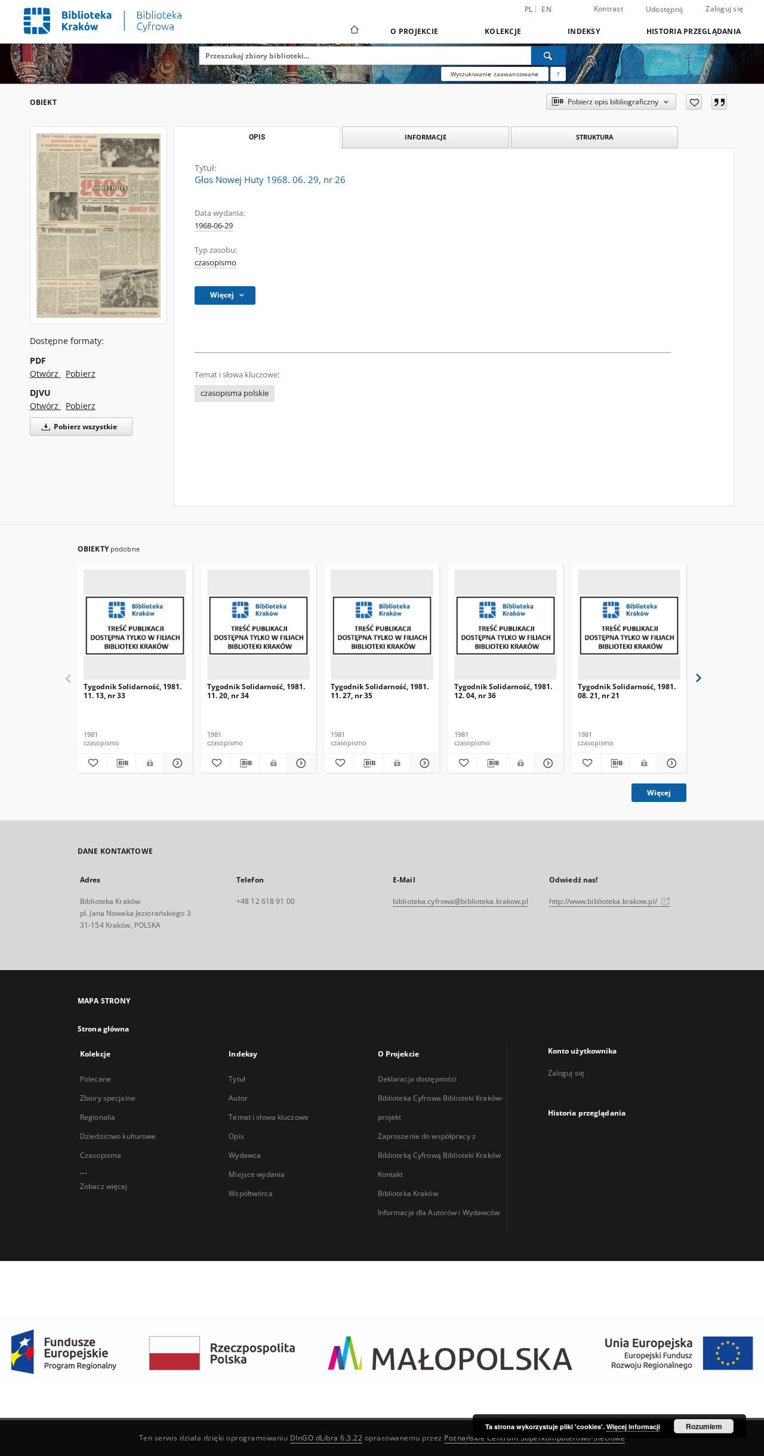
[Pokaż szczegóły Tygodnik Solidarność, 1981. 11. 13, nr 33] (176, 763)
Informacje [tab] (425, 136)
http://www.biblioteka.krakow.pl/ (604, 901)
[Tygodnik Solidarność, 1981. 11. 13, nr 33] (135, 625)
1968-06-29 (214, 226)
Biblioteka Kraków (408, 1193)
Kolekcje (503, 31)
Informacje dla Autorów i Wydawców (439, 1212)
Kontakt (390, 1174)
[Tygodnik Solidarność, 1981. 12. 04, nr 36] (505, 625)
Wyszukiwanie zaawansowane (495, 74)
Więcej (659, 793)
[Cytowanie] (719, 102)
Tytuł (237, 1079)
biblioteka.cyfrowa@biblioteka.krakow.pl (460, 901)
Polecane (95, 1079)
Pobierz (81, 373)
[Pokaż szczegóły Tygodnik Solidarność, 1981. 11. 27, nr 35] (423, 763)
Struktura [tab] (595, 136)
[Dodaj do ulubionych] (694, 102)
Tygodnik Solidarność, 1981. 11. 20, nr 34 (256, 690)
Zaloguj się (724, 9)
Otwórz (45, 373)
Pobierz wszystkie (84, 427)
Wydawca (245, 1155)
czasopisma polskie (235, 393)
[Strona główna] (353, 31)
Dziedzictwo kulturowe (118, 1136)
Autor (238, 1098)
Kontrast (608, 9)
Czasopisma (100, 1155)
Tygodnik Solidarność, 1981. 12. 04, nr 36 (503, 690)
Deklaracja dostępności (417, 1079)
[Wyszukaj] (548, 55)
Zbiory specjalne (107, 1098)
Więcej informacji (633, 1426)
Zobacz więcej (104, 1186)
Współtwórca (250, 1193)
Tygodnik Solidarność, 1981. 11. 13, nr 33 (132, 690)
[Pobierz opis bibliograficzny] (121, 763)
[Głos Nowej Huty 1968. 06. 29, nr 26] (98, 225)
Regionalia (97, 1117)
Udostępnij (664, 9)
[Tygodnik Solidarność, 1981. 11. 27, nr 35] (382, 625)
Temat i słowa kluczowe (269, 1117)
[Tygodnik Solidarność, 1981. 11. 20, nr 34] (258, 625)
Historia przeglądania (693, 31)
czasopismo (215, 263)
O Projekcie (414, 31)
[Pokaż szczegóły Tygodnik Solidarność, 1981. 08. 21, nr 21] (670, 763)
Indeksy (584, 31)
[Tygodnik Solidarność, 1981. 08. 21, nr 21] (629, 625)
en (546, 9)
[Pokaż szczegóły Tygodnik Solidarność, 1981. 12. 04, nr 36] (546, 763)
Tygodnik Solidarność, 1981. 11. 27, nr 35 (380, 690)
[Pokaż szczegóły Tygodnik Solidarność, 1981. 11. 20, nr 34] (299, 763)
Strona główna (104, 1029)
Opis (236, 1136)
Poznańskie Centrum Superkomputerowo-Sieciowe (534, 1438)
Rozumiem (704, 1426)
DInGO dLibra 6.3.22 (326, 1438)
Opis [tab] (257, 137)
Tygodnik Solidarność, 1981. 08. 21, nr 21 (627, 690)
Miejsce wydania (257, 1174)
